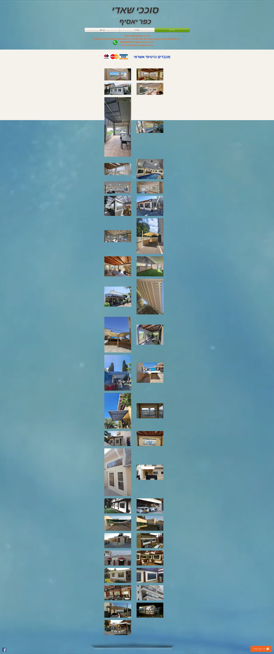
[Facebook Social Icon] (4, 650)
